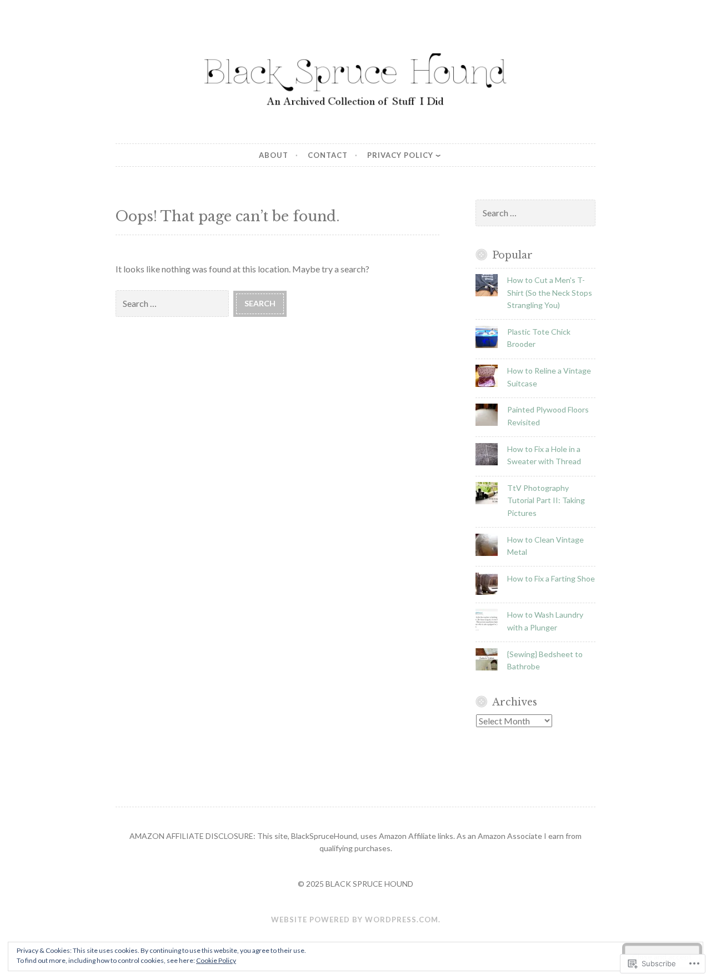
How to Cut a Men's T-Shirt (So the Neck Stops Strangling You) (549, 292)
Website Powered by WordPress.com (354, 919)
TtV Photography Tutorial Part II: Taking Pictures (546, 500)
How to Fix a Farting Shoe (551, 578)
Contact (328, 155)
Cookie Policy (216, 960)
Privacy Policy (400, 155)
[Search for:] (174, 302)
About (273, 155)
